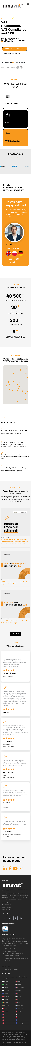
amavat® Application (10, 951)
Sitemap (16, 1038)
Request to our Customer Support (14, 953)
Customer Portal (9, 950)
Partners (7, 957)
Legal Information (20, 1032)
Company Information (8, 1032)
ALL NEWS (15, 634)
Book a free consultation (14, 49)
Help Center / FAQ (10, 948)
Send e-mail (10, 262)
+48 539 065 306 (14, 53)
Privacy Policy (18, 1034)
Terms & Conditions (7, 1034)
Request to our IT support (12, 955)
